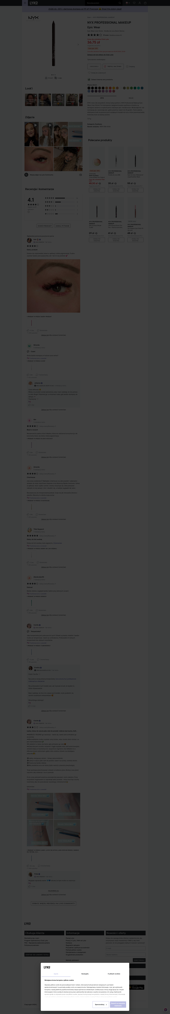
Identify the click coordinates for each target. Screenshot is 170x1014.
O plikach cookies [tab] (114, 974)
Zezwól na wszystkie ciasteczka (118, 1004)
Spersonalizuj (99, 1004)
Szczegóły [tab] (85, 974)
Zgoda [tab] (56, 974)
